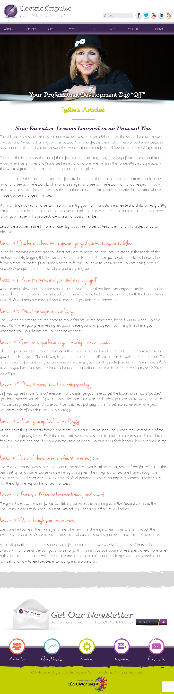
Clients (52, 28)
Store (93, 28)
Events (73, 28)
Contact (159, 28)
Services (31, 28)
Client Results (52, 659)
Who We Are (17, 659)
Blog (112, 28)
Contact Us (156, 659)
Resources (134, 28)
